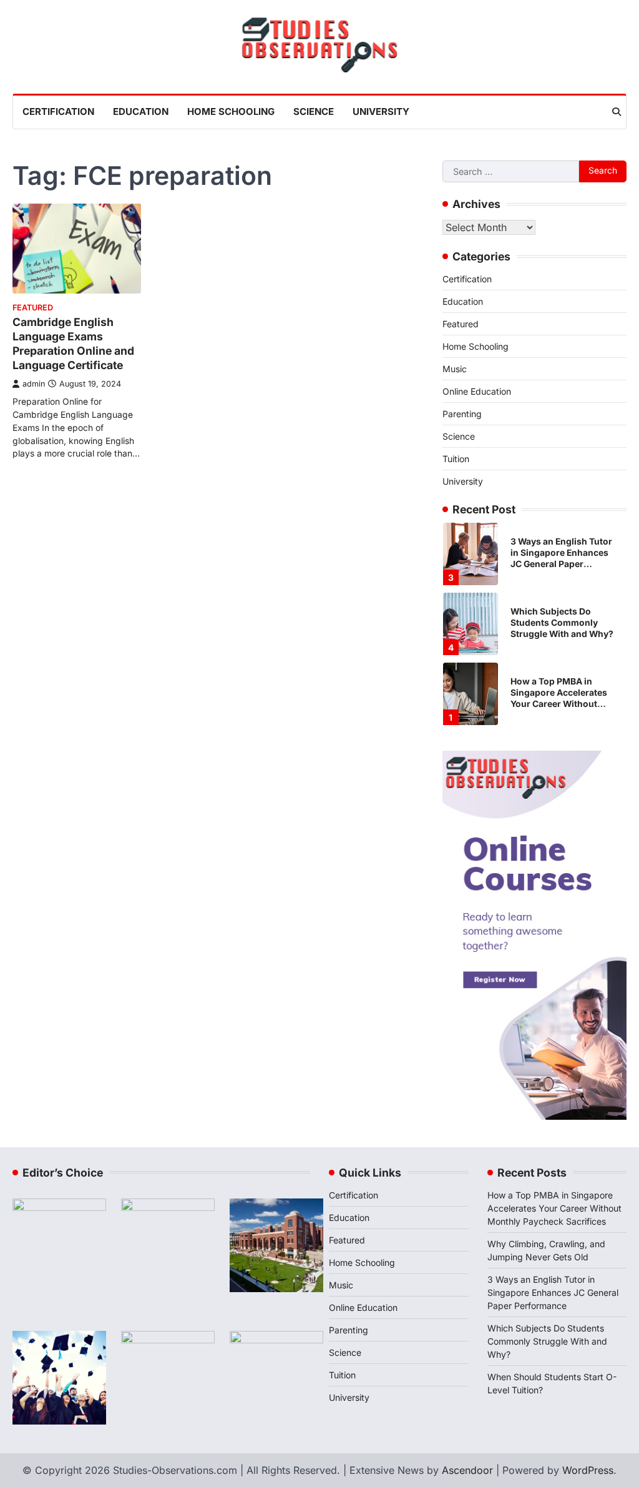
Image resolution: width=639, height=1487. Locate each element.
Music (454, 368)
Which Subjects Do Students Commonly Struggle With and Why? (561, 622)
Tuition (455, 458)
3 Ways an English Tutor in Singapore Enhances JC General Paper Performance (552, 1292)
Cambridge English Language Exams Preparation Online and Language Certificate (73, 343)
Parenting (462, 413)
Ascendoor (467, 1470)
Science (313, 111)
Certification (58, 111)
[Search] (616, 111)
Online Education (476, 391)
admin (33, 383)
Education (140, 111)
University (381, 111)
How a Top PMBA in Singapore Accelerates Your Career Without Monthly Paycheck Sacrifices (558, 703)
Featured (32, 307)
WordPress (587, 1470)
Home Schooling (231, 111)
